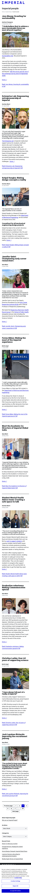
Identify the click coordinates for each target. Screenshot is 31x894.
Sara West (5, 264)
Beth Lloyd (5, 346)
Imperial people (10, 8)
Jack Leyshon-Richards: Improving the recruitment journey (14, 736)
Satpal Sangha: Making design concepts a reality (14, 179)
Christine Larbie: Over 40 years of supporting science (15, 659)
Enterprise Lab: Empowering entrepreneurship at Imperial (15, 98)
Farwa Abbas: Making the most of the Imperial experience (14, 340)
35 (23, 808)
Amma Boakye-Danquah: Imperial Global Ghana (14, 851)
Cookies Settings (15, 881)
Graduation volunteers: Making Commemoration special (13, 587)
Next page (15, 811)
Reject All (15, 886)
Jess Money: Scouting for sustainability (14, 17)
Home (3, 11)
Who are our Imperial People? (10, 820)
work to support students (14, 541)
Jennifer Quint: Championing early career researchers (14, 258)
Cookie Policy (18, 877)
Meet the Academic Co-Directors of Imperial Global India (15, 428)
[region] (15, 879)
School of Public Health (21, 312)
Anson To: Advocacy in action (9, 843)
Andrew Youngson (7, 22)
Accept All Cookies (15, 890)
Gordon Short (6, 104)
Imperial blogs (8, 11)
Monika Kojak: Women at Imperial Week (12, 859)
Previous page (8, 806)
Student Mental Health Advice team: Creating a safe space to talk (13, 499)
